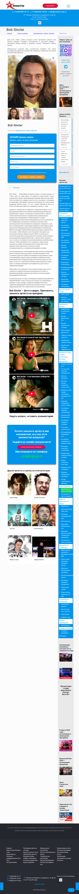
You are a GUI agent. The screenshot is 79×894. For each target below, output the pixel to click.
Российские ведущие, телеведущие (65, 410)
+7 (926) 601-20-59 (15, 878)
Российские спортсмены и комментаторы (66, 441)
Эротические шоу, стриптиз (65, 610)
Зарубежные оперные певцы (66, 341)
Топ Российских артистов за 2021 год (64, 198)
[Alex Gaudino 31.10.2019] (77, 886)
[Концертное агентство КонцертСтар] (15, 6)
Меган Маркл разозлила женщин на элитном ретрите (65, 124)
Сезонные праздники (64, 850)
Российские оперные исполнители (65, 257)
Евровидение (65, 625)
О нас (8, 852)
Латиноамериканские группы (66, 576)
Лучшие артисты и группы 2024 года (65, 187)
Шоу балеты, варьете (65, 605)
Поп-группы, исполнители (65, 226)
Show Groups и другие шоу (65, 331)
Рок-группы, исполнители (65, 241)
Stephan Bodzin (39, 559)
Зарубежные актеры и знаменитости (65, 347)
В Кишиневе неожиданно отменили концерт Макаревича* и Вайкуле (66, 140)
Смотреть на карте (39, 884)
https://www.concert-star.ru (31, 827)
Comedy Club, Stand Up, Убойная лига (65, 371)
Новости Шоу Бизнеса (13, 850)
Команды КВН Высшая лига (65, 416)
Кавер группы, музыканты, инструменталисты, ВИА (66, 553)
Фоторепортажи (11, 862)
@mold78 (66, 75)
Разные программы (66, 628)
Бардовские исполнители (65, 251)
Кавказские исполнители (65, 263)
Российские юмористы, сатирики (65, 422)
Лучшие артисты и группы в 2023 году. (65, 204)
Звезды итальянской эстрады (65, 325)
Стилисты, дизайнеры (64, 632)
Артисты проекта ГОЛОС (65, 291)
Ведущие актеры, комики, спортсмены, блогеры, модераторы (30, 858)
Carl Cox (12, 528)
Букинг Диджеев (28, 862)
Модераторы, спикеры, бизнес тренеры (66, 455)
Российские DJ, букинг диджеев (66, 495)
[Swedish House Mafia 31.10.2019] (1, 886)
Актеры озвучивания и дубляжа (66, 481)
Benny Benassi (38, 528)
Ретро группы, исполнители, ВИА (65, 235)
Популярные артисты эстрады (65, 215)
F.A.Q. (8, 860)
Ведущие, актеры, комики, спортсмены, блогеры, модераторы (65, 357)
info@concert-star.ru (15, 880)
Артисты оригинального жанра (64, 501)
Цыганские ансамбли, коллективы (65, 582)
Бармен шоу (65, 506)
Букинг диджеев (23, 33)
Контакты (60, 860)
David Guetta (13, 497)
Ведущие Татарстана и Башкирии (65, 474)
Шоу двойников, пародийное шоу (66, 434)
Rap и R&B (64, 230)
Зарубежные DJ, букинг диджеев (43, 33)
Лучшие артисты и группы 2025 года (65, 192)
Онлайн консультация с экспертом (31, 447)
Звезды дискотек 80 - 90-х (65, 318)
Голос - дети (65, 294)
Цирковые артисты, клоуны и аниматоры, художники (66, 534)
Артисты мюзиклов (64, 377)
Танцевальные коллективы (64, 601)
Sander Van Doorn (39, 497)
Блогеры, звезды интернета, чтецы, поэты (65, 384)
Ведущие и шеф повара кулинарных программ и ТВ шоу (66, 394)
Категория (62, 636)
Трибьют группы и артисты (66, 336)
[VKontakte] (39, 22)
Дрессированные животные (66, 510)
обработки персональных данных (38, 172)
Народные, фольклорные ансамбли (65, 570)
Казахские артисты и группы (64, 220)
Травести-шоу (65, 617)
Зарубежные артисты (63, 306)
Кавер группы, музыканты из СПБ (65, 594)
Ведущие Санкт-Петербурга (66, 468)
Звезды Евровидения (63, 621)
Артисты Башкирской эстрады (65, 274)
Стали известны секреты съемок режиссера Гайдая (64, 156)
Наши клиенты (11, 854)
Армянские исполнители (65, 280)
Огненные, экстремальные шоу (66, 516)
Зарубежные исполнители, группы (65, 311)
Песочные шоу (65, 521)
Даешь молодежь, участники (64, 462)
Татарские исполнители (65, 285)
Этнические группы (65, 588)
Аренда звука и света (64, 848)
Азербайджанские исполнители (66, 268)
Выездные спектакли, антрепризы (65, 448)
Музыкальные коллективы (64, 546)
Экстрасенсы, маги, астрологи (66, 541)
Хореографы (65, 614)
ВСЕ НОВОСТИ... (64, 172)
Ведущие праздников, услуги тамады (66, 403)
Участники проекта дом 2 (65, 428)
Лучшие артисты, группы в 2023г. (64, 209)
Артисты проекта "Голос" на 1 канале (66, 299)
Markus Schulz (14, 559)
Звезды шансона (64, 246)
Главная (9, 33)
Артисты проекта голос (30, 852)
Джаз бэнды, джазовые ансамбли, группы (65, 562)
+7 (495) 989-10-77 (31, 456)
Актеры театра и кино (66, 365)
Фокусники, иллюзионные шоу (65, 526)
